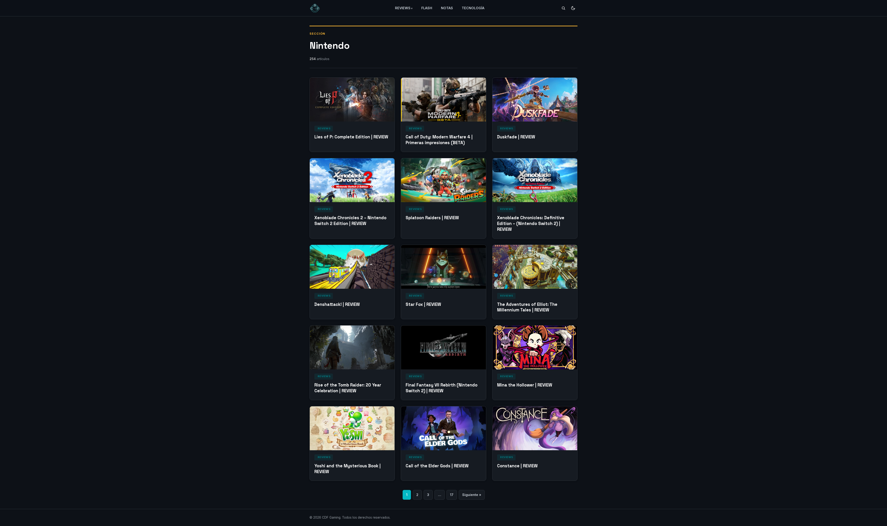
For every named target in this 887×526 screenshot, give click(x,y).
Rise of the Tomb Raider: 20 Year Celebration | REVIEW (347, 387)
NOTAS (447, 8)
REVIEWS (402, 8)
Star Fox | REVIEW (423, 304)
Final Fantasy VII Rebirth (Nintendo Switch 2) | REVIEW (441, 387)
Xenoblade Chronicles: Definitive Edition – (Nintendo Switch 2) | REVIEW (530, 223)
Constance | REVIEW (517, 465)
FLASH (426, 8)
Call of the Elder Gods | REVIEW (437, 465)
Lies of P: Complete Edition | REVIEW (351, 137)
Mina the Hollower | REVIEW (524, 385)
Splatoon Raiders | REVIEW (432, 217)
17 (451, 495)
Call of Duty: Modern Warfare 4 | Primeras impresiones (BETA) (439, 139)
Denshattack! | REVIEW (337, 304)
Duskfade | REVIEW (516, 137)
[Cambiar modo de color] (573, 8)
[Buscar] (563, 8)
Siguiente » (471, 495)
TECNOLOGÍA (473, 8)
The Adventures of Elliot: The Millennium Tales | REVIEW (527, 307)
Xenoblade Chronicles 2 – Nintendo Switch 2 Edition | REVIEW (350, 220)
